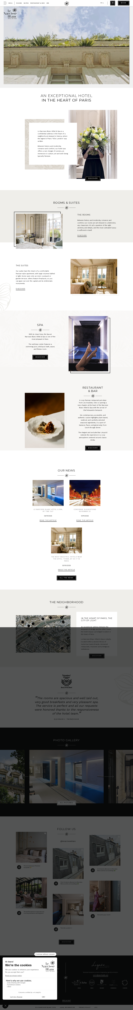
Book (123, 3)
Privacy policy (84, 1007)
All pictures (66, 803)
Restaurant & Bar (37, 3)
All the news (66, 578)
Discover (93, 178)
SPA (47, 3)
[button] (102, 3)
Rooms (19, 3)
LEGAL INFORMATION (67, 1007)
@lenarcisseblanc (68, 841)
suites (26, 3)
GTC (96, 1007)
